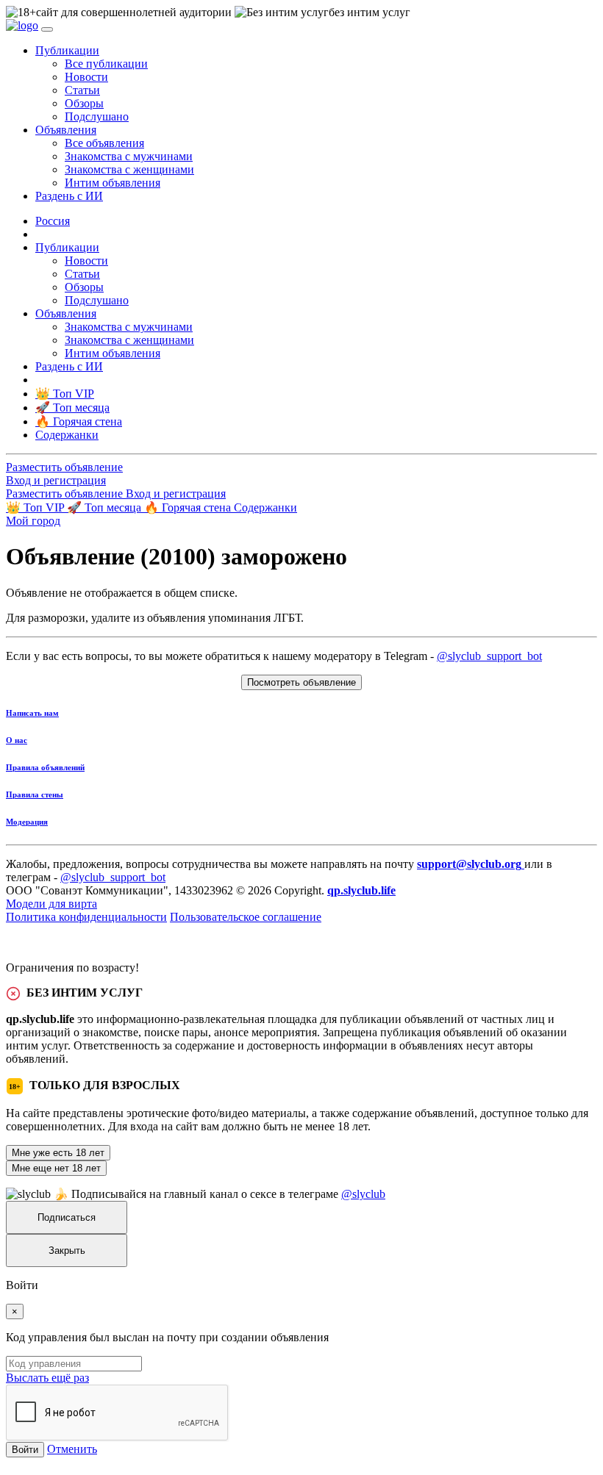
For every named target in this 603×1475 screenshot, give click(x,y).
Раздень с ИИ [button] (69, 196)
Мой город (33, 520)
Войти (25, 1449)
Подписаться (67, 1217)
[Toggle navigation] (47, 29)
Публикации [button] (67, 50)
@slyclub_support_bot (489, 656)
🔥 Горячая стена (189, 507)
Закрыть (67, 1250)
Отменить (72, 1449)
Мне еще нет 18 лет (56, 1168)
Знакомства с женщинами (129, 169)
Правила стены (34, 794)
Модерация (27, 821)
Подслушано (97, 116)
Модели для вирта (51, 903)
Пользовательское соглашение (245, 917)
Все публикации (106, 63)
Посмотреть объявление (301, 682)
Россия (52, 221)
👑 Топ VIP (36, 507)
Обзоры (84, 103)
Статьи (82, 90)
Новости (86, 77)
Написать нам (32, 712)
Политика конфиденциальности (86, 917)
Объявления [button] (65, 129)
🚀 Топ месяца (105, 507)
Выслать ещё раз (47, 1377)
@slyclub (363, 1194)
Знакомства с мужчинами (129, 156)
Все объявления (104, 143)
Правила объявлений (45, 767)
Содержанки (265, 507)
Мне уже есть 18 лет (58, 1152)
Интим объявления (112, 182)
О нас (16, 740)
